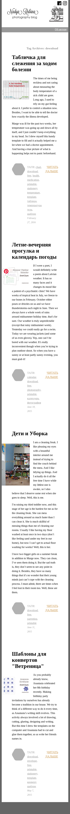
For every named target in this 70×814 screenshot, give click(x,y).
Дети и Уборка (30, 433)
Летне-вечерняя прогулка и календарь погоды (34, 251)
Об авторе (61, 29)
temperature (33, 192)
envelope (32, 760)
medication (33, 179)
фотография (34, 402)
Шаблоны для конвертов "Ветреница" (29, 660)
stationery (32, 188)
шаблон (31, 213)
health (36, 175)
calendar (31, 377)
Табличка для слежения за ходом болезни (34, 63)
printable (32, 184)
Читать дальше (51, 168)
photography (34, 389)
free (29, 175)
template (31, 196)
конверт (31, 782)
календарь (33, 398)
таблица (32, 201)
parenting (32, 618)
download (32, 171)
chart (38, 167)
